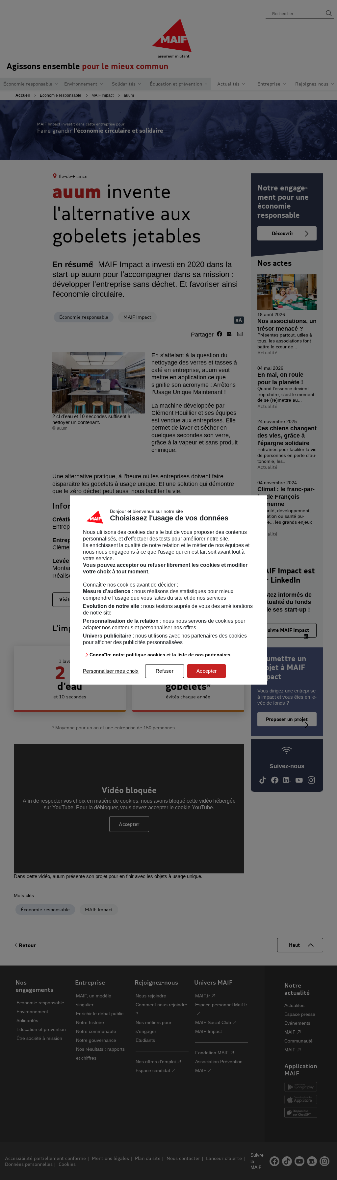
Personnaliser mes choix (111, 671)
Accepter (206, 671)
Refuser (164, 671)
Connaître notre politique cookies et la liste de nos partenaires (160, 654)
